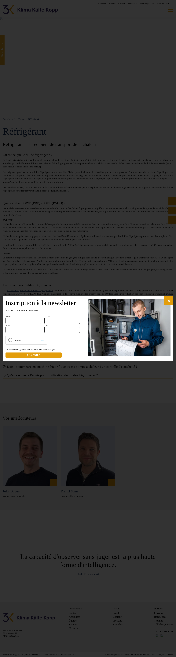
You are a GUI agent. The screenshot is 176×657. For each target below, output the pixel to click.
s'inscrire (33, 355)
